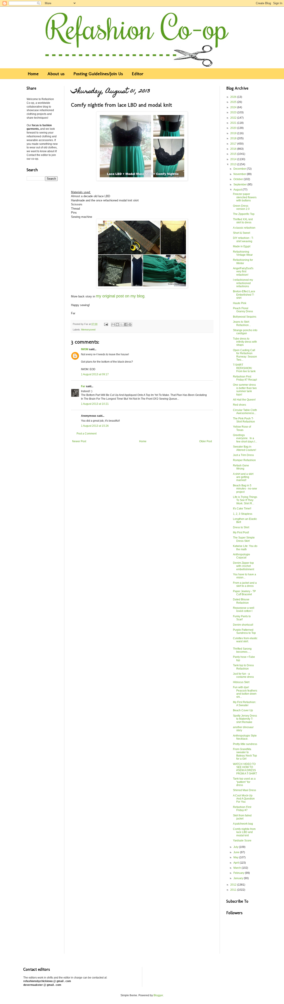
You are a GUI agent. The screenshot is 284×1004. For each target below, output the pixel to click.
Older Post (205, 441)
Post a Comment (87, 433)
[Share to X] (121, 324)
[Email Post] (106, 324)
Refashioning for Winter (243, 261)
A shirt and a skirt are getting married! (243, 477)
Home (33, 73)
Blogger (158, 995)
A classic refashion (244, 227)
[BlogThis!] (117, 324)
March (237, 867)
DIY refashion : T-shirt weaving (243, 239)
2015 (233, 153)
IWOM (84, 349)
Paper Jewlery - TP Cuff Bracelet (244, 593)
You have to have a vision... (244, 576)
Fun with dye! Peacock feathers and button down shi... (245, 692)
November (240, 174)
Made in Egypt (241, 246)
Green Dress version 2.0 (241, 207)
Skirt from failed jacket (242, 817)
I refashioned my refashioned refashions (243, 283)
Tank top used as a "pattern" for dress (244, 782)
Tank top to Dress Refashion (243, 667)
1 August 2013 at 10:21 (95, 403)
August (238, 189)
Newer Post (79, 441)
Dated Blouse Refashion (241, 601)
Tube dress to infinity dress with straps (245, 342)
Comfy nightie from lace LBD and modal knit (244, 832)
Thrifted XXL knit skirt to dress (243, 221)
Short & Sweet (241, 232)
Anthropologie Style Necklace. (245, 737)
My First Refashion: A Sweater (244, 704)
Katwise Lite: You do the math (245, 547)
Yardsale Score (242, 840)
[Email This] (113, 324)
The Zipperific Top (243, 214)
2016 (233, 148)
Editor (138, 73)
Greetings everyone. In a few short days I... (245, 438)
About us (56, 73)
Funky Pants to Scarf (242, 618)
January (238, 878)
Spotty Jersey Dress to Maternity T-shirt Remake (245, 719)
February (239, 872)
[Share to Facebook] (126, 324)
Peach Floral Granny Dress (243, 310)
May (236, 857)
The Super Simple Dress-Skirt (244, 539)
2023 (233, 112)
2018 (233, 138)
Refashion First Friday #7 (242, 809)
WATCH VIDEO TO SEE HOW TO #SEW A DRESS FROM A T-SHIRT (245, 768)
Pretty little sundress (245, 744)
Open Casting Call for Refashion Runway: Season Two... (245, 355)
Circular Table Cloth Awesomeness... (245, 412)
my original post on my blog (120, 296)
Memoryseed (88, 329)
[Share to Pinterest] (130, 324)
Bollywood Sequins (244, 316)
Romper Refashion (244, 460)
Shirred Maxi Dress (244, 790)
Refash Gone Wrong (241, 467)
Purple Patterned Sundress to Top (244, 631)
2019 (233, 133)
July (236, 847)
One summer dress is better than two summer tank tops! (245, 389)
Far (83, 386)
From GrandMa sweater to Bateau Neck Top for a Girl (245, 754)
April (236, 862)
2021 (233, 122)
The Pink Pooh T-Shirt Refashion (244, 420)
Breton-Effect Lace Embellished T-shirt (244, 294)
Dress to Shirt (241, 527)
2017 (233, 143)
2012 (233, 884)
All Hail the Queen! (244, 399)
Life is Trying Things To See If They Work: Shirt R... (245, 500)
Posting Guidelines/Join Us (98, 73)
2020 (233, 128)
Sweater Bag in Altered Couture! (244, 448)
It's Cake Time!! (242, 508)
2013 (233, 164)
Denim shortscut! (243, 624)
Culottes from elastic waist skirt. (245, 640)
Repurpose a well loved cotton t (243, 609)
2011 (233, 889)
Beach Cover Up (243, 710)
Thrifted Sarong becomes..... (242, 650)
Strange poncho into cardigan (245, 332)
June (236, 852)
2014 (233, 159)
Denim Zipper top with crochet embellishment (243, 566)
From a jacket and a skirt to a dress (245, 584)
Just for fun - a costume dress (243, 675)
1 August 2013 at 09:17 (95, 374)
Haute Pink (239, 303)
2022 (233, 117)
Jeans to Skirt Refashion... (242, 323)
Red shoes (239, 404)
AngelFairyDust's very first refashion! (243, 271)
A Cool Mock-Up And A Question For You (244, 799)
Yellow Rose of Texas (242, 428)
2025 (233, 102)
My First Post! (241, 532)
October (238, 179)
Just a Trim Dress (243, 455)
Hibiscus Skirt (241, 682)
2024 (233, 107)
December (240, 168)
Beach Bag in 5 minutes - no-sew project (245, 488)
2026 (233, 96)
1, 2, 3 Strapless (242, 513)
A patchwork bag (243, 823)
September (240, 184)
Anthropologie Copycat (241, 556)
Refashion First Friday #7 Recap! (245, 378)
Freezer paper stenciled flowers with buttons (244, 197)
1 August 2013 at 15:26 (95, 425)
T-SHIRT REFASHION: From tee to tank (244, 368)
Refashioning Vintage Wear (243, 253)
